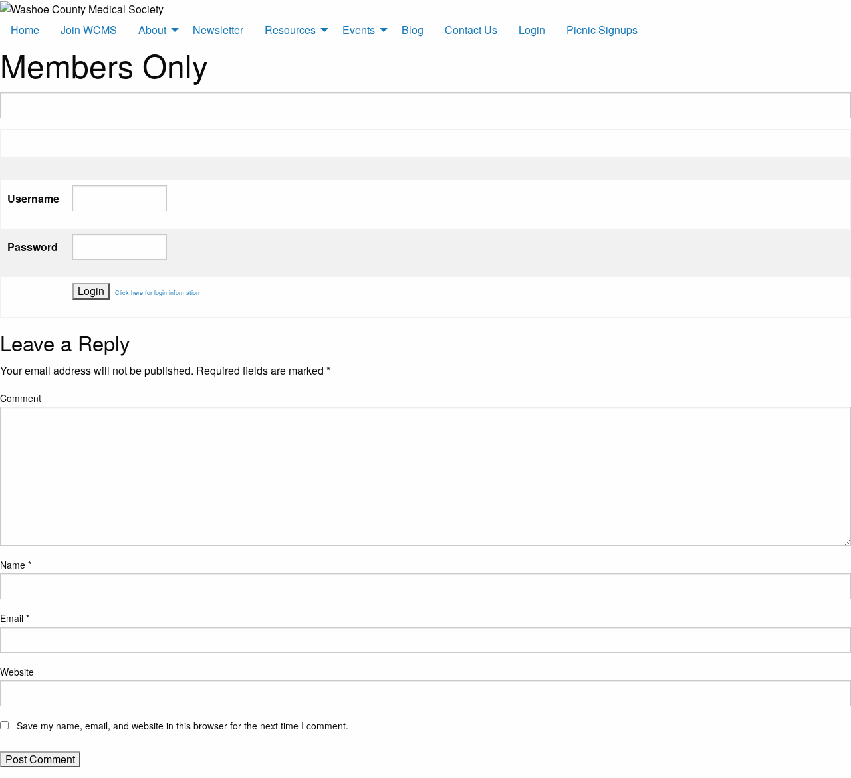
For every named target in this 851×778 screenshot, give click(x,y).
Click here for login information (157, 292)
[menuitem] (25, 30)
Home (25, 29)
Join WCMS (89, 29)
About (152, 29)
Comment (20, 398)
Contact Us (471, 29)
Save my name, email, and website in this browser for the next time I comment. (182, 725)
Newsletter (218, 29)
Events (358, 29)
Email (14, 618)
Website (17, 671)
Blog (413, 29)
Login (532, 29)
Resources (290, 29)
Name (15, 564)
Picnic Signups (602, 29)
